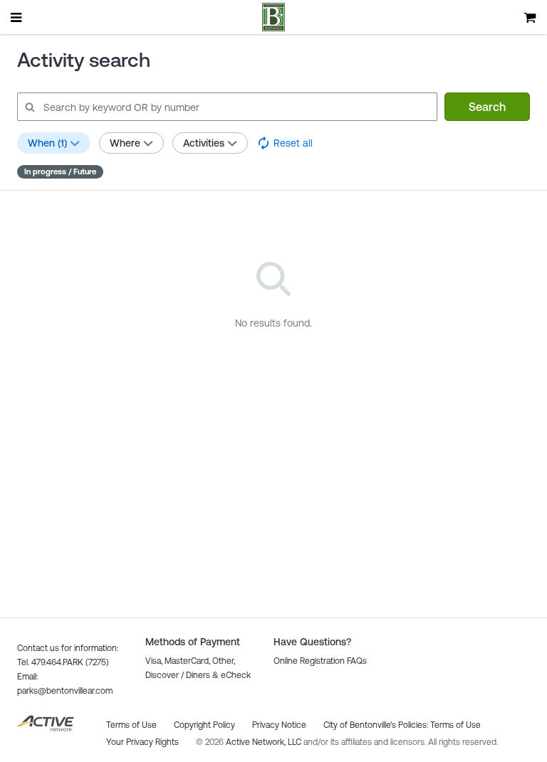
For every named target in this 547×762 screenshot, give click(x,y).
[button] (320, 661)
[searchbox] (226, 106)
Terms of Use (455, 725)
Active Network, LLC (264, 742)
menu (17, 17)
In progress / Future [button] (60, 171)
